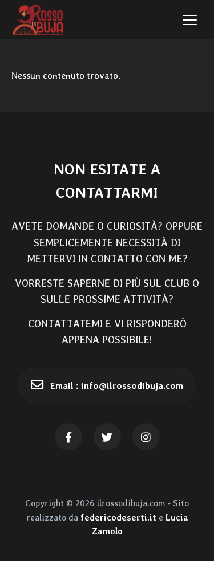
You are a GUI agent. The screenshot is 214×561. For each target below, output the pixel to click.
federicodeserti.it (118, 518)
